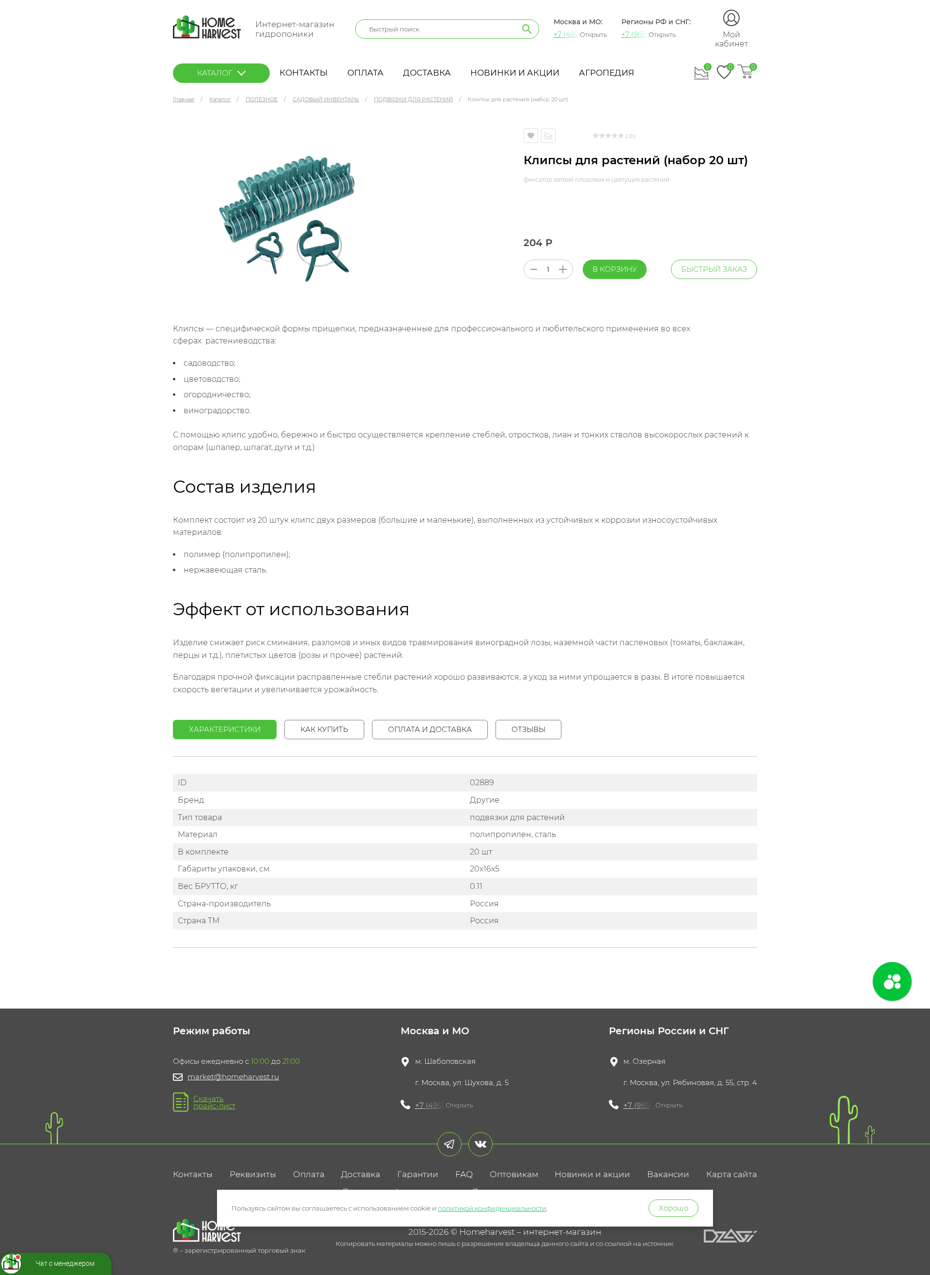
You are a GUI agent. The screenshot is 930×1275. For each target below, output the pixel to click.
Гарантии (417, 1174)
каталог (214, 73)
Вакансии (668, 1174)
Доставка (427, 73)
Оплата (365, 73)
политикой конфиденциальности (492, 1208)
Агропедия (606, 73)
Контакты (303, 73)
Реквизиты (253, 1174)
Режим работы (211, 1031)
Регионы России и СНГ (669, 1031)
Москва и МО (435, 1031)
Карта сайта (731, 1174)
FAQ (464, 1174)
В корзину (614, 269)
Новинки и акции (514, 73)
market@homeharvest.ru (233, 1076)
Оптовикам (514, 1174)
